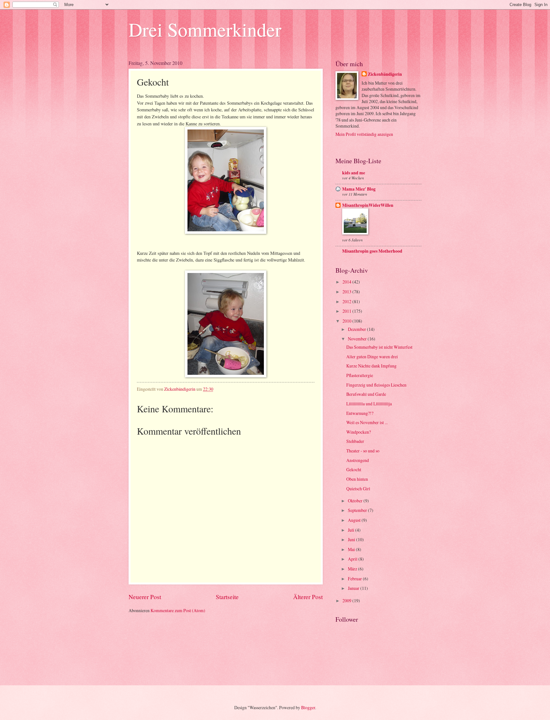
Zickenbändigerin (385, 74)
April (353, 559)
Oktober (355, 501)
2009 (347, 601)
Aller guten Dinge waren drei (372, 356)
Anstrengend (357, 460)
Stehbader (355, 441)
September (358, 510)
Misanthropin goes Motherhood (372, 251)
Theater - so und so (362, 451)
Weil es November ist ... (367, 422)
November (358, 339)
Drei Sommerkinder (205, 29)
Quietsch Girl (358, 489)
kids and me (353, 173)
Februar (355, 579)
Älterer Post (308, 597)
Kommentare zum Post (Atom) (178, 610)
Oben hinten (357, 479)
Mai (352, 549)
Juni (352, 539)
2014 (347, 282)
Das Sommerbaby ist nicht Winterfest (379, 347)
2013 (347, 292)
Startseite (227, 597)
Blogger (308, 707)
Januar (354, 588)
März (353, 569)
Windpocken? (358, 432)
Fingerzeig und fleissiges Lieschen (376, 385)
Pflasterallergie (359, 375)
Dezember (357, 329)
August (355, 520)
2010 (347, 321)
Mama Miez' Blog (359, 189)
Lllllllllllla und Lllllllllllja (369, 404)
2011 (347, 311)
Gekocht (353, 469)
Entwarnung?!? (359, 413)
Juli (351, 530)
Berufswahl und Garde (366, 394)
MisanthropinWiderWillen (367, 205)
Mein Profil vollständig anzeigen (364, 134)
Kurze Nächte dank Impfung (371, 366)
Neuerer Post (145, 597)
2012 (347, 301)
